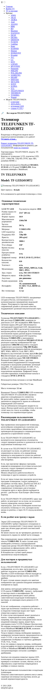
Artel (13, 22)
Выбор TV (10, 9)
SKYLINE (15, 82)
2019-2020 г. (16, 104)
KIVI (13, 62)
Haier (13, 46)
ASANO (14, 24)
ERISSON (15, 40)
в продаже (15, 102)
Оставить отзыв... (9, 139)
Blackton (14, 31)
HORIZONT (16, 53)
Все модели (19, 113)
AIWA (13, 15)
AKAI (13, 17)
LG (12, 60)
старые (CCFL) (17, 108)
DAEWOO (15, 33)
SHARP (14, 77)
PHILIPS (14, 71)
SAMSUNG (16, 75)
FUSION (14, 42)
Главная (9, 6)
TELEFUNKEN (17, 91)
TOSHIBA (15, 95)
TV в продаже (12, 11)
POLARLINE (16, 73)
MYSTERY (15, 66)
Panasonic (15, 68)
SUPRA (14, 86)
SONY (13, 84)
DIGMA (14, 37)
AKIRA (14, 20)
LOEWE (14, 64)
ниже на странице (21, 148)
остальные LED (17, 106)
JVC (12, 57)
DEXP (13, 35)
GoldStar (14, 44)
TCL (13, 88)
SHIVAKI (15, 80)
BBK (13, 26)
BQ (12, 29)
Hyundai (14, 55)
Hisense (14, 51)
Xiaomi (13, 97)
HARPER (15, 49)
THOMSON (16, 93)
